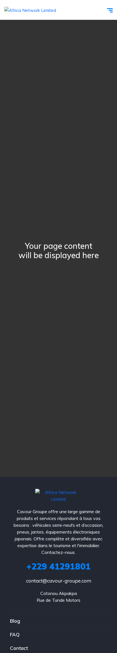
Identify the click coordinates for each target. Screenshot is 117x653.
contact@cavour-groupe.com (58, 581)
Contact (19, 648)
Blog (15, 621)
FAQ (15, 634)
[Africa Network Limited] (30, 10)
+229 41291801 (58, 566)
